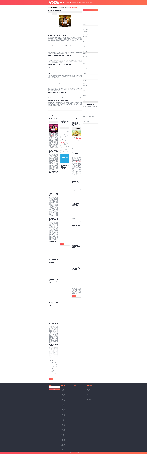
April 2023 (84, 83)
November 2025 (85, 31)
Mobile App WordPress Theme (71, 452)
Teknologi (88, 400)
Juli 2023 (84, 78)
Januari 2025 (85, 48)
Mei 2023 (62, 435)
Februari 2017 (85, 100)
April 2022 (84, 90)
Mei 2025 (84, 41)
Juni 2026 (84, 19)
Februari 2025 (85, 46)
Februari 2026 (85, 26)
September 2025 (85, 34)
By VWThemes (78, 452)
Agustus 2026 (85, 16)
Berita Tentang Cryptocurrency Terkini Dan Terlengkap (56, 2)
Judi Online (88, 393)
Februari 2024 (85, 66)
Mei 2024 (84, 61)
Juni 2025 (84, 39)
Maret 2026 (85, 24)
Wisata (87, 403)
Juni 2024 (62, 419)
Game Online (88, 390)
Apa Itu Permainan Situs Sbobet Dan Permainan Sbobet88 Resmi (64, 123)
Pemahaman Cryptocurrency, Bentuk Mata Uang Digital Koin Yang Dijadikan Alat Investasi (79, 2)
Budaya (87, 388)
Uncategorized (67, 7)
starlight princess (89, 399)
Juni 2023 (84, 80)
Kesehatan (88, 394)
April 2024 (84, 63)
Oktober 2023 (85, 73)
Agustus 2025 (85, 36)
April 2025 (84, 43)
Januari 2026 (63, 395)
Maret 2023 (85, 85)
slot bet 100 (88, 398)
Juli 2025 (62, 403)
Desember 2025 (85, 29)
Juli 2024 (84, 58)
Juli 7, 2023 (63, 127)
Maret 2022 (85, 92)
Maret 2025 (62, 408)
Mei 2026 (84, 21)
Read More (51, 379)
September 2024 (63, 415)
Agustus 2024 (85, 56)
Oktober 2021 (85, 97)
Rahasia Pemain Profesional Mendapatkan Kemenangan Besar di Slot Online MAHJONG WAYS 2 (76, 122)
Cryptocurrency (88, 389)
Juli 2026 (62, 388)
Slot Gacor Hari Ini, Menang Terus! (53, 119)
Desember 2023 (85, 70)
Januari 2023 (85, 88)
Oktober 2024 (85, 53)
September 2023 (85, 75)
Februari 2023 (63, 439)
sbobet (87, 395)
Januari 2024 (85, 68)
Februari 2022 (63, 444)
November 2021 (85, 95)
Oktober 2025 (63, 399)
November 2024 (85, 51)
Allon (66, 127)
